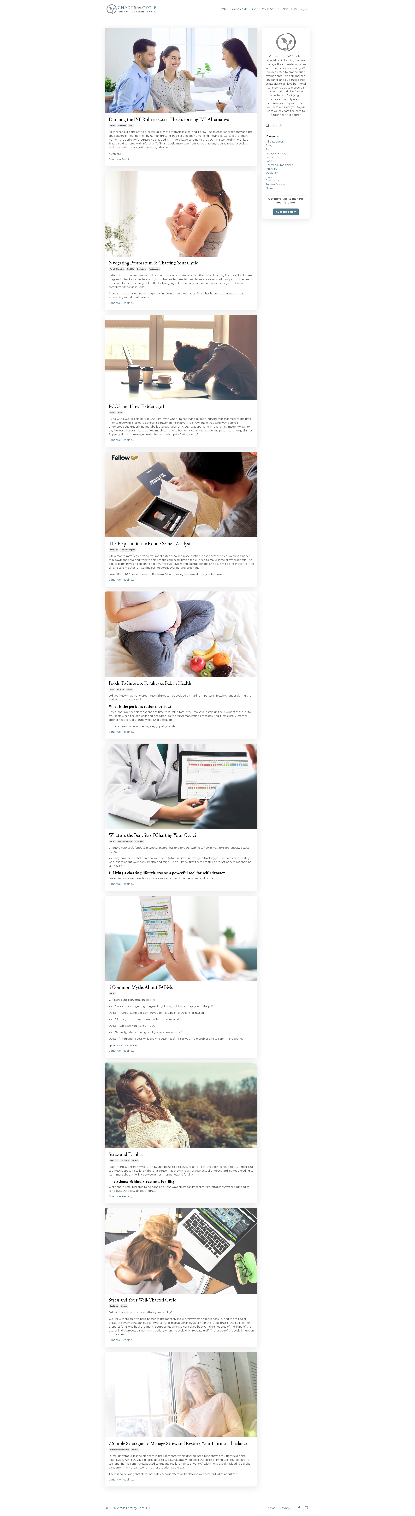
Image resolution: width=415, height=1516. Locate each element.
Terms (270, 1508)
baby (112, 689)
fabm (112, 126)
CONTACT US (270, 9)
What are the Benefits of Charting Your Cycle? (153, 835)
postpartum (154, 269)
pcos (131, 126)
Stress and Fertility (126, 1154)
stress (135, 1160)
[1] (156, 143)
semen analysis (127, 550)
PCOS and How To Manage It (137, 406)
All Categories (274, 141)
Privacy (284, 1508)
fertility (130, 269)
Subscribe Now (286, 211)
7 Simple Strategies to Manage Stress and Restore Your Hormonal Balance (178, 1443)
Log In (304, 9)
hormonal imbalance (119, 1450)
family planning (117, 269)
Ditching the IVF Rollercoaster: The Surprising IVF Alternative (169, 119)
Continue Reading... (121, 159)
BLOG (255, 9)
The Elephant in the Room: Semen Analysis (150, 543)
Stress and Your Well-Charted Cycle (142, 1300)
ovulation (141, 269)
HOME (224, 9)
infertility (122, 126)
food (112, 413)
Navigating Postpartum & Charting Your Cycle (153, 263)
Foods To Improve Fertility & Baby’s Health (150, 683)
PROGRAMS (239, 9)
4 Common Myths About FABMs (141, 987)
